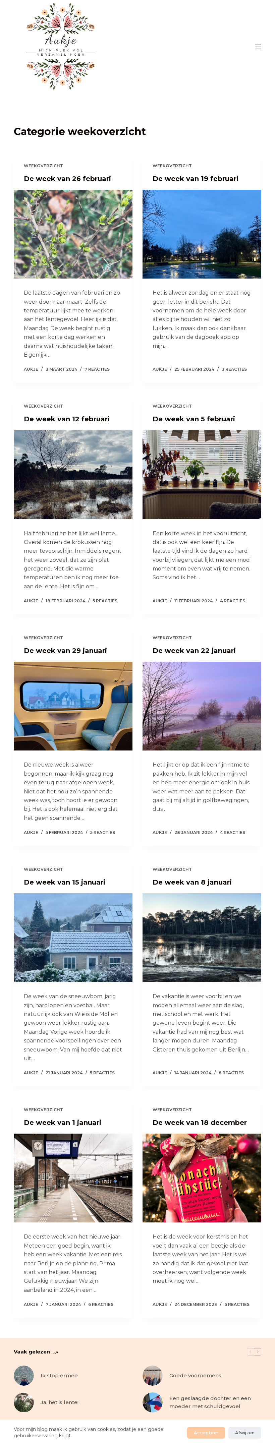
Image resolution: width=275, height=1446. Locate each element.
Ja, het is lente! (59, 1402)
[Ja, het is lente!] (24, 1402)
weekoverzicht (43, 165)
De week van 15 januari (64, 882)
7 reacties (97, 369)
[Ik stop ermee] (24, 1376)
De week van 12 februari (67, 419)
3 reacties (234, 369)
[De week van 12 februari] (73, 474)
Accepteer (206, 1432)
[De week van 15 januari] (73, 937)
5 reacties (105, 600)
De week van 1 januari (62, 1123)
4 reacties (232, 600)
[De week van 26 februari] (73, 234)
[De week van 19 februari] (202, 234)
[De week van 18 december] (202, 1178)
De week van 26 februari (67, 179)
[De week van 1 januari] (73, 1178)
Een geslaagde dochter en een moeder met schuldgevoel (210, 1402)
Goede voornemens (195, 1375)
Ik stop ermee (59, 1375)
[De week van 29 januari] (73, 706)
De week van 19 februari (195, 179)
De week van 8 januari (192, 882)
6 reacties (231, 1072)
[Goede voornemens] (153, 1376)
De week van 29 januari (65, 651)
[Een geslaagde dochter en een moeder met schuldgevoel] (153, 1402)
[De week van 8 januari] (202, 937)
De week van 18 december (200, 1123)
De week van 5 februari (194, 419)
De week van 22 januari (194, 651)
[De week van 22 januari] (202, 706)
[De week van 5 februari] (202, 474)
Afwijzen (245, 1432)
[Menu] (258, 47)
